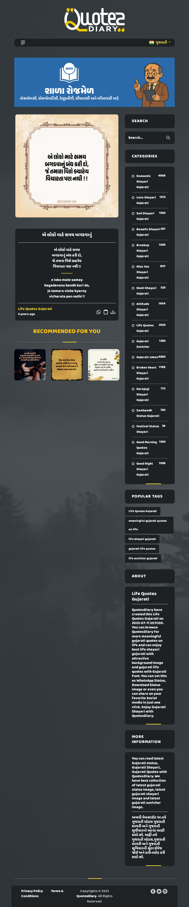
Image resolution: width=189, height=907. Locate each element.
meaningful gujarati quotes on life (148, 525)
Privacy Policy (32, 891)
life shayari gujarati (142, 539)
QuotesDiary (86, 896)
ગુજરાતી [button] (161, 43)
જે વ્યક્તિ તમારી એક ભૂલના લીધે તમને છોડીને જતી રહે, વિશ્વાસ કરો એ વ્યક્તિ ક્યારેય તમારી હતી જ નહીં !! (104, 365)
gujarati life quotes (142, 548)
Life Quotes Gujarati (35, 309)
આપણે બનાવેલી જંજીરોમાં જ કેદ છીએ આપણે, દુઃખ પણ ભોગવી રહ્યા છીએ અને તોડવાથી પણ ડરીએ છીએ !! (30, 365)
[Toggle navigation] (23, 43)
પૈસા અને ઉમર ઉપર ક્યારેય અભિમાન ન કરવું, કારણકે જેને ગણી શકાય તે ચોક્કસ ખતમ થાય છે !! (66, 365)
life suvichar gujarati (143, 558)
